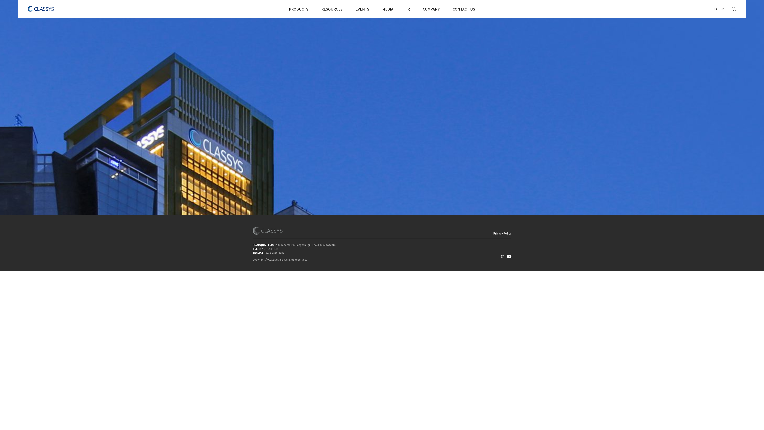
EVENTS (362, 9)
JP (722, 9)
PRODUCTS (298, 9)
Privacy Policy (502, 233)
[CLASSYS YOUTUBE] (509, 255)
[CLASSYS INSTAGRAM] (502, 255)
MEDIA (387, 9)
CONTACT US (464, 9)
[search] (734, 8)
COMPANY (431, 9)
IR (408, 9)
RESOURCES (332, 9)
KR (715, 9)
